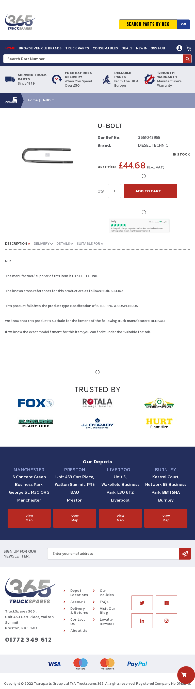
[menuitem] (10, 48)
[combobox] (97, 58)
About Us (78, 630)
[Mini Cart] (189, 48)
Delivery (42, 243)
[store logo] (20, 24)
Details (63, 243)
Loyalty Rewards (107, 621)
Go (183, 24)
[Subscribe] (185, 554)
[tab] (19, 243)
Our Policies (107, 593)
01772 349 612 (28, 639)
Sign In (151, 60)
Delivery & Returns (79, 611)
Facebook (166, 603)
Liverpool (120, 469)
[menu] (85, 48)
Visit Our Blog (107, 611)
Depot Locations (79, 593)
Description (16, 243)
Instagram (166, 620)
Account (77, 601)
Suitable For (89, 243)
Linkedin (142, 620)
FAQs (104, 601)
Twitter (142, 603)
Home (33, 100)
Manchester (29, 469)
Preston (74, 469)
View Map (29, 518)
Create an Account (161, 67)
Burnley (165, 469)
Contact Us (77, 621)
